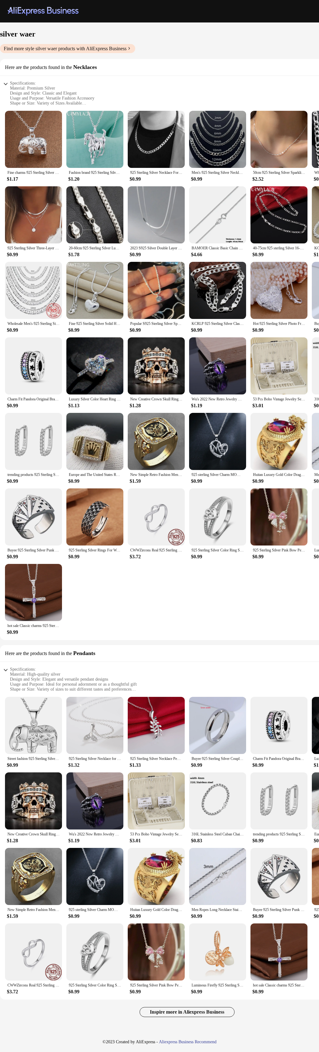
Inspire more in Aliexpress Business (187, 1012)
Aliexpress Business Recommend (188, 1042)
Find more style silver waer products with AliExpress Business (65, 48)
